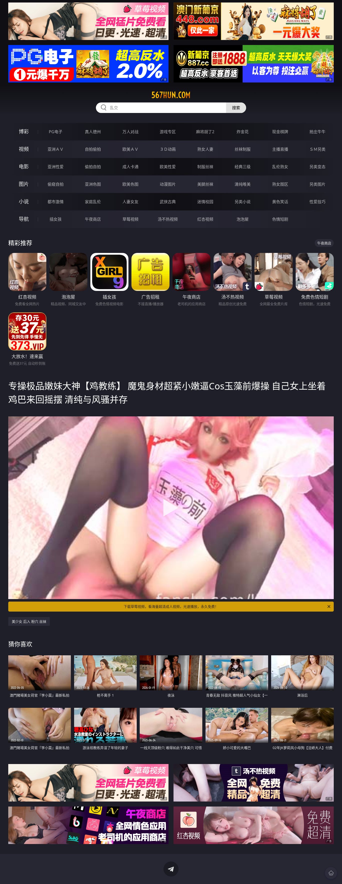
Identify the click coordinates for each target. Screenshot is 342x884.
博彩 (24, 131)
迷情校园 (205, 201)
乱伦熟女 (280, 166)
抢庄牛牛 (317, 131)
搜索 (236, 107)
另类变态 (317, 166)
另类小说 (243, 201)
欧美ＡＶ (130, 149)
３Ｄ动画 (168, 149)
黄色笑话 (280, 201)
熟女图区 (280, 184)
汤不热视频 (168, 219)
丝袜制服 (243, 149)
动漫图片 (168, 184)
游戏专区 (168, 131)
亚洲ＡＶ (56, 149)
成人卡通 (130, 166)
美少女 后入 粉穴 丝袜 (29, 621)
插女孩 (56, 219)
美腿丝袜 (205, 184)
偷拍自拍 (93, 166)
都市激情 (56, 201)
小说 (24, 201)
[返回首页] (331, 873)
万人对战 (130, 131)
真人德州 (93, 131)
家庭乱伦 (93, 201)
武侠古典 (168, 201)
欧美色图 (130, 184)
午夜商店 (93, 219)
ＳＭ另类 (317, 149)
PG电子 (55, 131)
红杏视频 (205, 219)
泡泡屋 (243, 219)
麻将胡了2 (205, 131)
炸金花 (243, 131)
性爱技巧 (317, 201)
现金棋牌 (280, 131)
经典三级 (243, 166)
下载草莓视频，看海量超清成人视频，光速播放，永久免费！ (171, 606)
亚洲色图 (93, 184)
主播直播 (280, 149)
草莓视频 (130, 219)
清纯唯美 (243, 184)
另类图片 (317, 184)
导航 (24, 219)
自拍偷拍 (93, 149)
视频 (24, 149)
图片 (24, 184)
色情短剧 (280, 219)
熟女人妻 (205, 149)
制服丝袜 (205, 166)
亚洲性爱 (56, 166)
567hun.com (171, 95)
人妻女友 (130, 201)
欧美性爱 (168, 166)
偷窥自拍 (56, 184)
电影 (24, 166)
